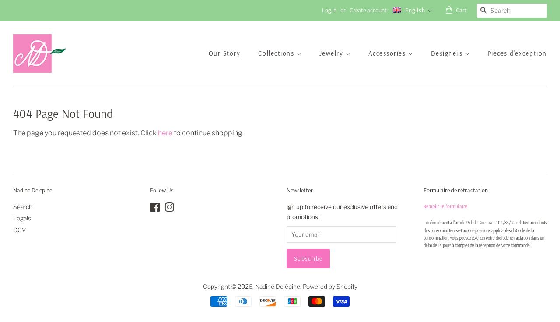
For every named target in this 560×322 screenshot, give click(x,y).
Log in (329, 10)
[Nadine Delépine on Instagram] (169, 208)
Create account (368, 10)
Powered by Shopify (330, 286)
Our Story (225, 53)
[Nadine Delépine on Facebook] (155, 208)
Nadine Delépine (277, 286)
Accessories (388, 53)
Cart (461, 10)
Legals (22, 218)
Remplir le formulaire (445, 206)
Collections (277, 53)
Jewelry (332, 53)
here (165, 133)
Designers (448, 53)
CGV (19, 230)
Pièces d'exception (517, 53)
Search (22, 206)
